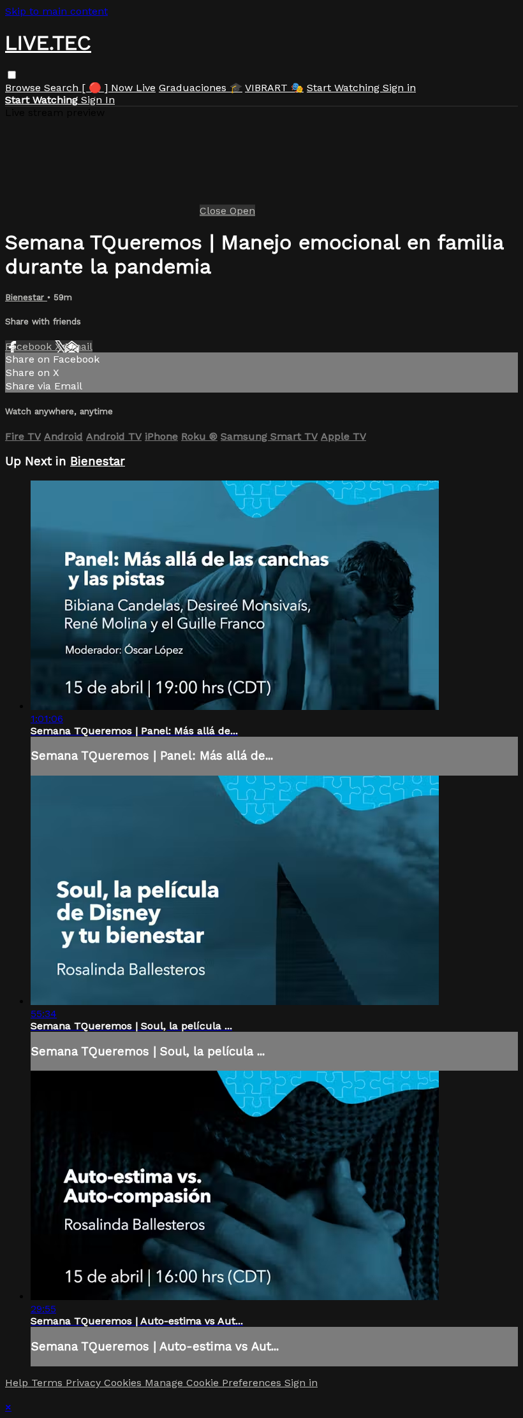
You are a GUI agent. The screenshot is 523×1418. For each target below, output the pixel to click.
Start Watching (345, 88)
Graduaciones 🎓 (200, 88)
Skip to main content (56, 11)
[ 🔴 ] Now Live (119, 88)
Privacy (85, 1383)
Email (78, 346)
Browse (24, 88)
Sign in (399, 88)
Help (18, 1383)
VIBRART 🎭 (274, 88)
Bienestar (26, 297)
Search (63, 88)
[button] (12, 75)
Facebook (30, 346)
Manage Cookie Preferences (214, 1383)
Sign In (98, 100)
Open (242, 211)
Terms (48, 1383)
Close (215, 211)
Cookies (124, 1383)
